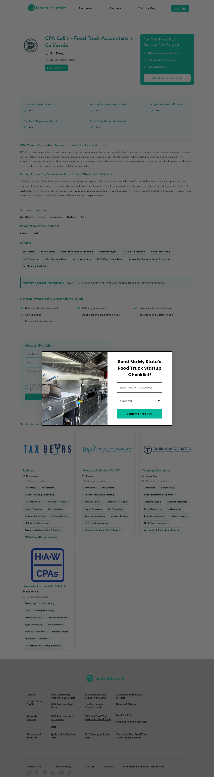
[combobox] (138, 401)
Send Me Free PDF (139, 414)
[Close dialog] (169, 354)
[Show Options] (159, 401)
